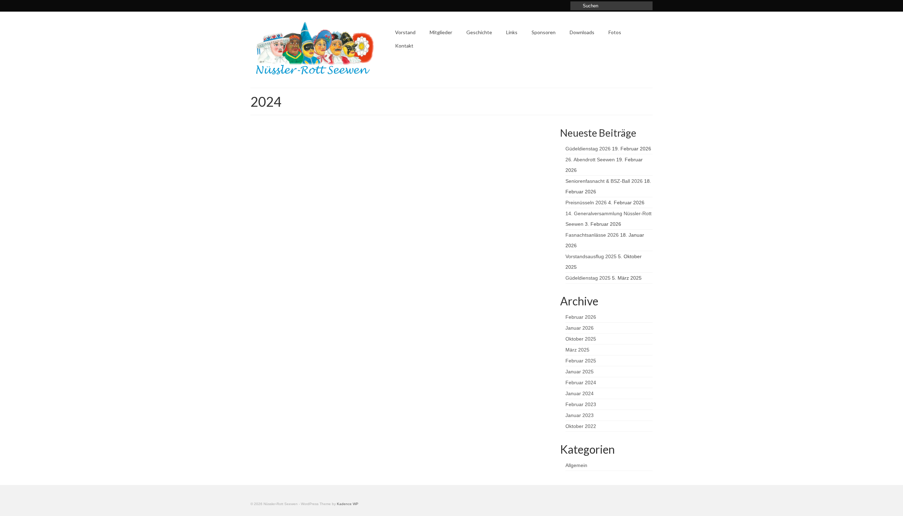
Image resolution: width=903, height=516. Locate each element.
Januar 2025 (579, 371)
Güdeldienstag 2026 (588, 148)
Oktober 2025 (580, 339)
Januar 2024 (579, 393)
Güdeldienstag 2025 (588, 278)
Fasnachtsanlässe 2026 (592, 235)
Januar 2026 (579, 328)
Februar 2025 (580, 360)
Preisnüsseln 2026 (586, 202)
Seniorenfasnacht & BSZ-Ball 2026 (604, 181)
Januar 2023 (579, 415)
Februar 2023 (580, 404)
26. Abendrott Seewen (590, 159)
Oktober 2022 (580, 426)
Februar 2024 (580, 382)
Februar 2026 (580, 317)
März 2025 (577, 350)
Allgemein (576, 465)
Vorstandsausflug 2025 (591, 256)
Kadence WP (347, 504)
